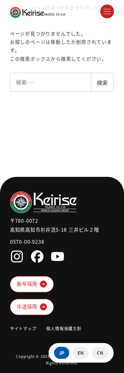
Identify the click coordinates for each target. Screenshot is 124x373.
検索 (102, 82)
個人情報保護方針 (63, 328)
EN (81, 353)
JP (61, 353)
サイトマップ (23, 328)
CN (100, 353)
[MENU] (107, 11)
